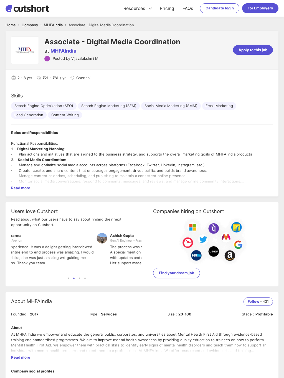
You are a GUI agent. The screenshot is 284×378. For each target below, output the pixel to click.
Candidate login (220, 8)
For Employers (260, 8)
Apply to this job (253, 50)
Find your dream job (176, 273)
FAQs (187, 8)
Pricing (167, 8)
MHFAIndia (63, 51)
